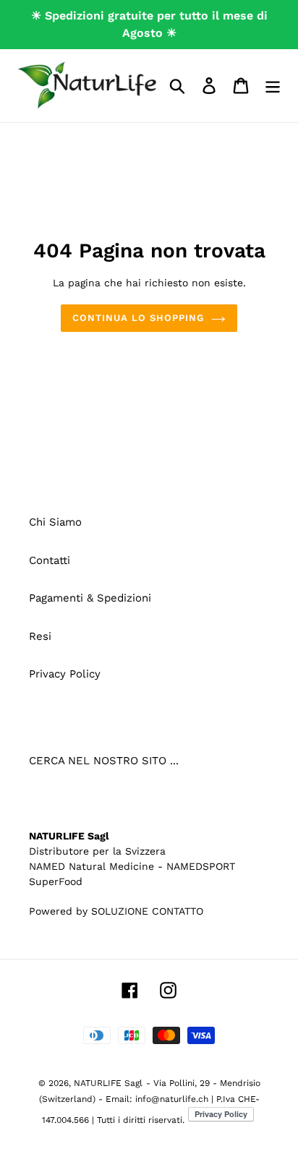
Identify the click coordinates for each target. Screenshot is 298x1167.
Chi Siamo (55, 522)
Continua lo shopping (138, 317)
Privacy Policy (65, 673)
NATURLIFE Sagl (108, 1083)
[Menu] (273, 85)
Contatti (49, 560)
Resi (40, 636)
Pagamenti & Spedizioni (90, 597)
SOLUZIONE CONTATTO (147, 911)
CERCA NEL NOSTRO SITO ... (104, 760)
